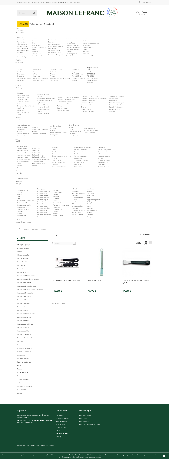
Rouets (39, 111)
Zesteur (83, 107)
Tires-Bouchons (22, 149)
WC (73, 204)
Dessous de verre (103, 167)
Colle (18, 196)
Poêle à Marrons (77, 74)
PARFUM (20, 194)
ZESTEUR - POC (95, 280)
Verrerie (54, 158)
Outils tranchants (77, 198)
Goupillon (90, 217)
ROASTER (90, 76)
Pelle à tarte (78, 167)
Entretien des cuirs (78, 202)
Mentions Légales (62, 433)
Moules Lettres (22, 136)
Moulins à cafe (102, 152)
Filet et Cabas (57, 192)
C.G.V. (58, 430)
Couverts (100, 158)
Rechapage (41, 189)
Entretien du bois (77, 206)
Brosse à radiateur (43, 195)
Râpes (39, 96)
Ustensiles (20, 38)
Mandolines (20, 108)
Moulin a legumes (43, 113)
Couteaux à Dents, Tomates (26, 106)
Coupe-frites (113, 101)
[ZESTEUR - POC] (101, 262)
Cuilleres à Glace (22, 46)
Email (89, 72)
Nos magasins (60, 424)
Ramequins (101, 147)
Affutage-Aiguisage (43, 94)
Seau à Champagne (104, 150)
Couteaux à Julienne (87, 103)
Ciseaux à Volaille (43, 105)
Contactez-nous (61, 427)
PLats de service (57, 160)
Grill (88, 70)
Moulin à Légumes (72, 45)
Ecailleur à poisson (89, 41)
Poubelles (56, 196)
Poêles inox (20, 80)
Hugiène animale (77, 215)
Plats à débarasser (72, 49)
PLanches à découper (116, 103)
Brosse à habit (42, 213)
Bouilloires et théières (59, 167)
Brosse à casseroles (43, 191)
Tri (52, 243)
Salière (19, 163)
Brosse (55, 214)
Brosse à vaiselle (42, 206)
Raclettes (20, 53)
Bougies (90, 208)
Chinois (34, 43)
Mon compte (146, 2)
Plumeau (90, 213)
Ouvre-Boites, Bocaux (55, 46)
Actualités (23, 24)
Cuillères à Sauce (72, 39)
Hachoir (69, 51)
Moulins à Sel (21, 153)
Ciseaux (85, 39)
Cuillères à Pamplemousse (41, 159)
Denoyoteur (35, 51)
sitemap (58, 436)
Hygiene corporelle (93, 200)
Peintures (75, 195)
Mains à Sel (36, 149)
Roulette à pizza (114, 109)
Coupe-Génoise (22, 127)
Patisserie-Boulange (23, 125)
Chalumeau (72, 134)
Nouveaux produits (62, 418)
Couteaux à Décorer (87, 105)
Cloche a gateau (89, 133)
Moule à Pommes (22, 40)
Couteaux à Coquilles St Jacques (68, 97)
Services (39, 24)
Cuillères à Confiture (39, 157)
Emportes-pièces (74, 136)
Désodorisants (21, 216)
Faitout (52, 76)
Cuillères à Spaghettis (39, 47)
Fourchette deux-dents (64, 102)
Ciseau (19, 114)
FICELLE (19, 192)
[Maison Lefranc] (84, 13)
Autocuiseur (54, 80)
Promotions (59, 415)
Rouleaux (53, 128)
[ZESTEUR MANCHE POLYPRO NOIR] (136, 262)
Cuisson (19, 70)
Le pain (71, 129)
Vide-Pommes (114, 98)
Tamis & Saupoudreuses (40, 129)
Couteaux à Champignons (89, 96)
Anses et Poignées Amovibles (60, 78)
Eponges (20, 211)
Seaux (55, 201)
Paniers (55, 211)
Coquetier (77, 165)
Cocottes (20, 72)
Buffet (100, 154)
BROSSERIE (101, 165)
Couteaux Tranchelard (44, 101)
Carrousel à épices (104, 160)
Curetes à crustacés (80, 156)
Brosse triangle (42, 210)
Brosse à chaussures (44, 215)
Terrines (74, 80)
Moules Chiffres (55, 126)
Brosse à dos (41, 204)
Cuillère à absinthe (80, 150)
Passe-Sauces (36, 45)
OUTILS (89, 198)
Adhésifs (74, 189)
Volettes (53, 130)
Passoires (86, 54)
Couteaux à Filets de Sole (45, 98)
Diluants (19, 214)
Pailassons (56, 207)
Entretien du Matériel (73, 47)
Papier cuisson (92, 80)
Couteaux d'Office (23, 97)
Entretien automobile (24, 205)
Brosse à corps (42, 202)
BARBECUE (91, 74)
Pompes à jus (36, 54)
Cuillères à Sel (36, 153)
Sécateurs (90, 193)
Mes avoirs (83, 418)
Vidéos (32, 24)
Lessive (89, 204)
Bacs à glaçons (103, 162)
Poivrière (19, 166)
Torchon (90, 215)
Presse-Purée (70, 43)
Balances (51, 42)
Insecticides (75, 217)
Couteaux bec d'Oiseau (64, 104)
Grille (146, 244)
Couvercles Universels (40, 78)
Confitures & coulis (75, 131)
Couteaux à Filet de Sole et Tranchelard (94, 98)
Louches (69, 41)
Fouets (34, 49)
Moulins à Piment (22, 157)
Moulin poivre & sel (58, 162)
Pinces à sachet (37, 56)
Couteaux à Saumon (23, 104)
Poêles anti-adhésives (24, 78)
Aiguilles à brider (88, 56)
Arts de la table (22, 146)
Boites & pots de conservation (62, 156)
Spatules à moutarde (81, 160)
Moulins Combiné (23, 161)
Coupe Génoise (86, 109)
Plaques (34, 131)
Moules (19, 131)
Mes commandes (85, 415)
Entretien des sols (23, 207)
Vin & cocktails (79, 162)
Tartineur (59, 106)
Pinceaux (34, 39)
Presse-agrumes (71, 54)
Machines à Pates (54, 44)
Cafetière (55, 165)
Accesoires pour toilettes (61, 205)
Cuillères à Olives (38, 155)
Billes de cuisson (74, 125)
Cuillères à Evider (54, 50)
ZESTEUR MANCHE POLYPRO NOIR (135, 281)
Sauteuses (36, 72)
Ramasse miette (42, 217)
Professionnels (49, 24)
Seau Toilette (57, 203)
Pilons (34, 41)
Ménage (56, 190)
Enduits (74, 200)
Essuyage (75, 208)
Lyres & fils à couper (116, 107)
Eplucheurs (41, 103)
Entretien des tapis (23, 209)
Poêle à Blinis (76, 76)
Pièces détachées (22, 178)
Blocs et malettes (62, 108)
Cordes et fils (57, 209)
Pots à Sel (35, 151)
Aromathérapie (92, 210)
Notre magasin (75, 2)
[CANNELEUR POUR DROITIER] (67, 262)
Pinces (85, 49)
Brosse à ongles (42, 200)
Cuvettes (56, 199)
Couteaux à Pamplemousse (66, 99)
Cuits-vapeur (21, 74)
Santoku (112, 111)
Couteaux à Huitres (23, 102)
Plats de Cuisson (38, 80)
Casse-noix (20, 55)
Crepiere (75, 72)
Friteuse (52, 74)
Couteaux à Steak (43, 107)
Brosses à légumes (23, 57)
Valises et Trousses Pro (116, 96)
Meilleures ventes (61, 421)
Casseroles (20, 76)
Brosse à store (42, 193)
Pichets (54, 152)
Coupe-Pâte (20, 129)
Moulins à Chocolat (23, 159)
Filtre (18, 199)
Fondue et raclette (104, 156)
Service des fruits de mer (82, 147)
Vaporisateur (70, 56)
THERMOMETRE (22, 190)
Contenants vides (22, 203)
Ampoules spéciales (78, 193)
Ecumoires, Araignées (55, 55)
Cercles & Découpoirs (39, 134)
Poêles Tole (37, 70)
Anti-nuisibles (76, 213)
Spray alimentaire (89, 128)
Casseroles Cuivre (56, 70)
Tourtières (35, 127)
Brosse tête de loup (43, 208)
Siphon (71, 127)
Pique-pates (54, 135)
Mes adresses (84, 421)
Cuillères (77, 154)
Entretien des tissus (78, 210)
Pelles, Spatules (22, 44)
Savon (89, 206)
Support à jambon (23, 112)
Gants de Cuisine (22, 48)
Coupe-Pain (20, 110)
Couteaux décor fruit (116, 105)
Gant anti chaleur (92, 78)
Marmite (90, 82)
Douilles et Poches (23, 134)
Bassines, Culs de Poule (56, 40)
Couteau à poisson (63, 110)
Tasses (54, 150)
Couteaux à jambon (87, 111)
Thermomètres (21, 42)
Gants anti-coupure (23, 50)
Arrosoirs (90, 191)
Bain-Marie (75, 70)
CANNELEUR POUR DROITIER (66, 280)
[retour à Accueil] (19, 229)
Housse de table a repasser (26, 201)
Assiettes (55, 147)
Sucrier (54, 154)
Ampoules (75, 191)
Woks (35, 74)
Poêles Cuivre (54, 72)
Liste (150, 244)
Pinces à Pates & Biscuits (58, 133)
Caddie (55, 194)
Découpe (20, 93)
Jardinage (90, 189)
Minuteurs (86, 51)
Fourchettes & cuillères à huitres (84, 152)
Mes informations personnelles (89, 424)
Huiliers (19, 168)
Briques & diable (92, 67)
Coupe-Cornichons (43, 109)
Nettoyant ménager (93, 202)
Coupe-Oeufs (52, 48)
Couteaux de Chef (23, 95)
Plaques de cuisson (78, 78)
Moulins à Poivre (22, 151)
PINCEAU (90, 195)
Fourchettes (78, 158)
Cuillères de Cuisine (54, 53)
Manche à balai (58, 216)
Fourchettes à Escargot (39, 163)
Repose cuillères (88, 47)
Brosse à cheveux (43, 198)
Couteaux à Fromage (88, 101)
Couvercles (36, 76)
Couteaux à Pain (22, 99)
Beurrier (34, 166)
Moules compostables (91, 130)
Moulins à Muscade (23, 155)
